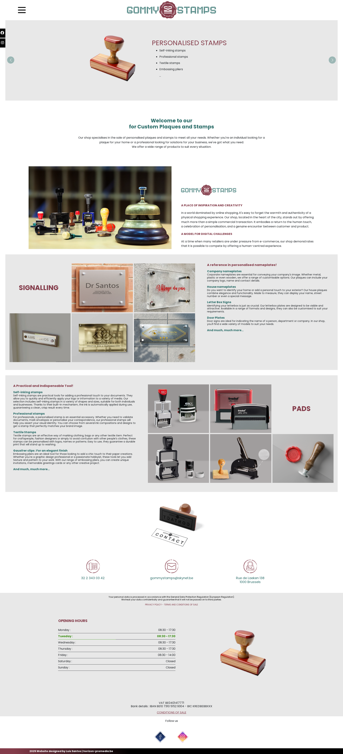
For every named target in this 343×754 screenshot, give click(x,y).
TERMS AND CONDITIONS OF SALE (181, 604)
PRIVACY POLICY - (154, 604)
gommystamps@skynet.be (171, 578)
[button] (10, 60)
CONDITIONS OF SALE (171, 712)
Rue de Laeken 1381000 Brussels (250, 580)
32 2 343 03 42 (93, 578)
